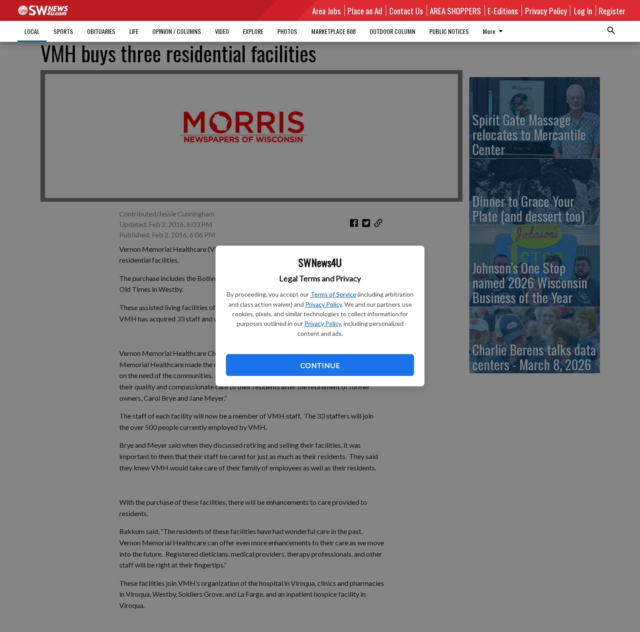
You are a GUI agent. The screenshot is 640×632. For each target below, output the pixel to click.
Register (612, 10)
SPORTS (63, 31)
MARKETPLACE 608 (333, 31)
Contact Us (406, 10)
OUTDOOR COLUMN (392, 31)
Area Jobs (326, 10)
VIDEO (222, 31)
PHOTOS (287, 31)
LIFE (133, 31)
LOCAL (32, 31)
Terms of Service (333, 294)
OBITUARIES (101, 31)
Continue (320, 365)
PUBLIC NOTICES (449, 31)
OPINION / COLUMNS (176, 31)
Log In (583, 10)
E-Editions (503, 10)
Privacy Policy (323, 304)
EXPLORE (253, 31)
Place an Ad (364, 10)
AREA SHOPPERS (455, 10)
